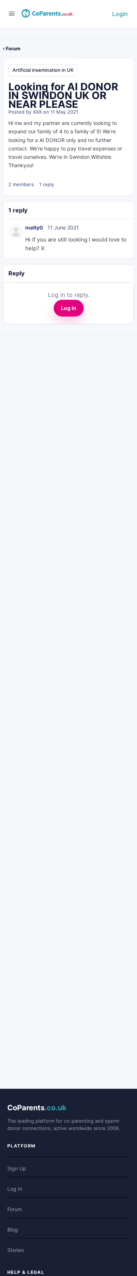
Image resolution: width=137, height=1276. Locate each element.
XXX (37, 112)
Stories (15, 1250)
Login (120, 13)
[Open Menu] (11, 13)
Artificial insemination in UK (43, 70)
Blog (12, 1229)
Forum (14, 1209)
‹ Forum (11, 48)
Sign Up (16, 1168)
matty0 (34, 227)
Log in (68, 308)
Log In (14, 1189)
